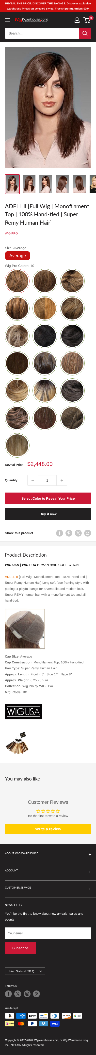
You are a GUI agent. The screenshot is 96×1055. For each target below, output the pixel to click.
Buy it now (48, 514)
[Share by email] (87, 533)
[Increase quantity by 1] (62, 480)
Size (15, 248)
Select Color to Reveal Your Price (48, 498)
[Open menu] (7, 20)
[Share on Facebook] (59, 533)
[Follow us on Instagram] (27, 993)
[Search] (85, 33)
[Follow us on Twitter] (17, 993)
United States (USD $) (21, 971)
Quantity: (11, 480)
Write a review (48, 829)
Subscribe (20, 948)
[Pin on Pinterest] (68, 533)
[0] (87, 20)
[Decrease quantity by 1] (33, 480)
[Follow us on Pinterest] (36, 993)
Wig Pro (11, 233)
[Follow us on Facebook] (8, 993)
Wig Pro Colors (19, 266)
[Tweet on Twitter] (78, 533)
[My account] (77, 20)
